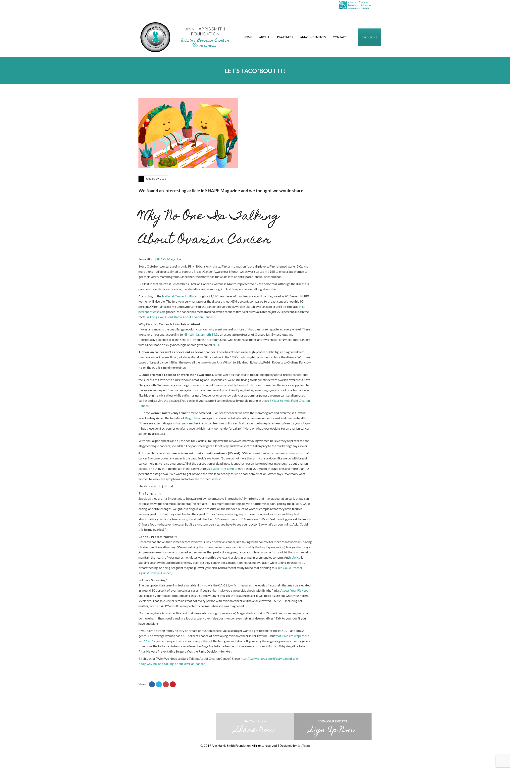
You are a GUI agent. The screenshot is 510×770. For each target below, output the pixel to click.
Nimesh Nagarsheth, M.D (200, 334)
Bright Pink (192, 418)
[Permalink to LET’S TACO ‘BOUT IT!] (188, 133)
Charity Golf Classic (255, 759)
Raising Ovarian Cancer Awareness (205, 43)
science (295, 557)
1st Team (303, 745)
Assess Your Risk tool (294, 590)
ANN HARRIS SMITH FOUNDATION (205, 31)
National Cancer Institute (179, 296)
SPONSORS (369, 37)
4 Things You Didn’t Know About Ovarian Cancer (180, 317)
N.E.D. (216, 345)
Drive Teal (246, 759)
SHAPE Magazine (168, 259)
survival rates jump (221, 468)
